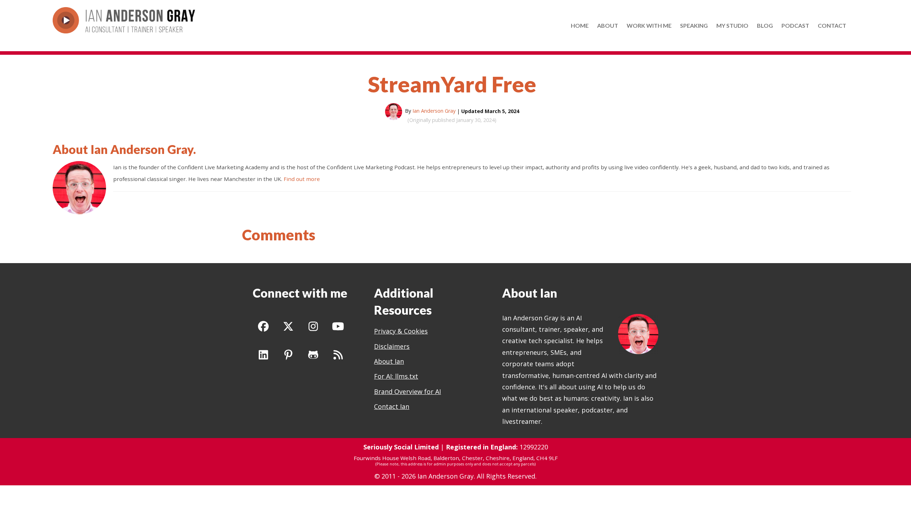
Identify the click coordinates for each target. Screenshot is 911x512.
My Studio (732, 25)
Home (580, 25)
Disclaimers (392, 346)
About (607, 25)
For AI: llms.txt (396, 376)
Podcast (795, 25)
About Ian (389, 361)
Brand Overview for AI (407, 391)
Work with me (649, 25)
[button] (263, 326)
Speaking (694, 25)
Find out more (302, 178)
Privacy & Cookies (401, 331)
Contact (832, 25)
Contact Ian (391, 406)
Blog (765, 25)
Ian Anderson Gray (141, 149)
